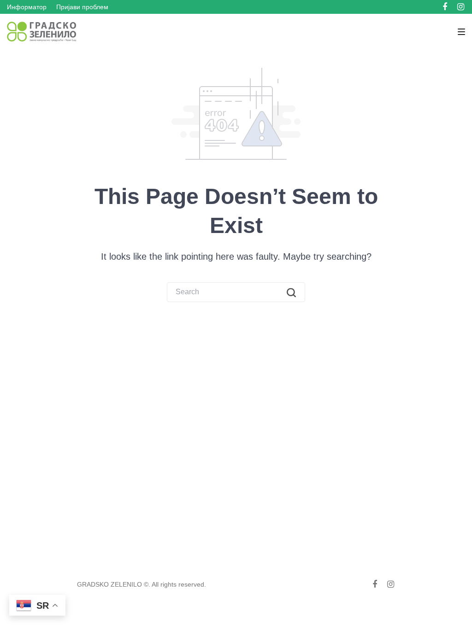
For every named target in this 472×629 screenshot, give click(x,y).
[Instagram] (460, 7)
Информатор (27, 7)
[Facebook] (444, 7)
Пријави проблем (82, 7)
